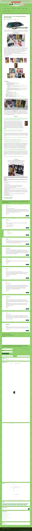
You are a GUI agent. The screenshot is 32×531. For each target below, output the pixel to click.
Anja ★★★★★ (25, 88)
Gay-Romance (11, 503)
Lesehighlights (14, 8)
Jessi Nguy (7, 205)
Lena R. (7, 268)
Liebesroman (21, 503)
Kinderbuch (18, 503)
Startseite (4, 8)
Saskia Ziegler (8, 296)
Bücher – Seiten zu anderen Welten (7, 514)
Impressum (4, 528)
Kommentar (4, 336)
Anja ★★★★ (19, 95)
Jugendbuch (14, 503)
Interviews (18, 8)
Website (3, 350)
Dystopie (4, 503)
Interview (18, 19)
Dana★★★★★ (23, 86)
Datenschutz (8, 528)
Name (3, 347)
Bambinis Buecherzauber (11, 19)
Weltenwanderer (4, 513)
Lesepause (22, 8)
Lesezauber (3, 519)
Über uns (26, 8)
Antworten (27, 215)
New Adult (27, 503)
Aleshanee (7, 219)
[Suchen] (29, 509)
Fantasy (8, 503)
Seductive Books (4, 516)
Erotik (6, 503)
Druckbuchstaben (4, 512)
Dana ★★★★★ (16, 82)
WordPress (29, 530)
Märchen (24, 503)
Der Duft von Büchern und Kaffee (6, 517)
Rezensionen (8, 8)
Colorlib (24, 530)
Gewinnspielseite (8, 223)
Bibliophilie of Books (5, 515)
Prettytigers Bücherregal (5, 518)
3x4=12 (16, 19)
